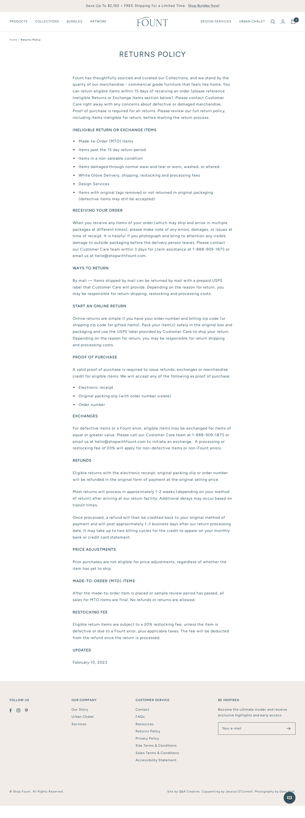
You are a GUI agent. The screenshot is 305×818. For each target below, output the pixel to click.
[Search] (273, 22)
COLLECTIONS (47, 21)
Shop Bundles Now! (203, 6)
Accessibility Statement (156, 760)
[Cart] (293, 22)
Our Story (79, 710)
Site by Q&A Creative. (184, 791)
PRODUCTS (19, 21)
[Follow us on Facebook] (13, 710)
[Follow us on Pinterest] (29, 710)
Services (78, 724)
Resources (145, 724)
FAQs (140, 717)
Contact (142, 710)
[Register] (289, 728)
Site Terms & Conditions (156, 746)
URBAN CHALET (252, 21)
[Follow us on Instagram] (20, 710)
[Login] (283, 22)
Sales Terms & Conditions (157, 753)
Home (13, 39)
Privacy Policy (147, 738)
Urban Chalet (82, 717)
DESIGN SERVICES (216, 21)
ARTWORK (98, 21)
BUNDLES (74, 21)
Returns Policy (148, 731)
